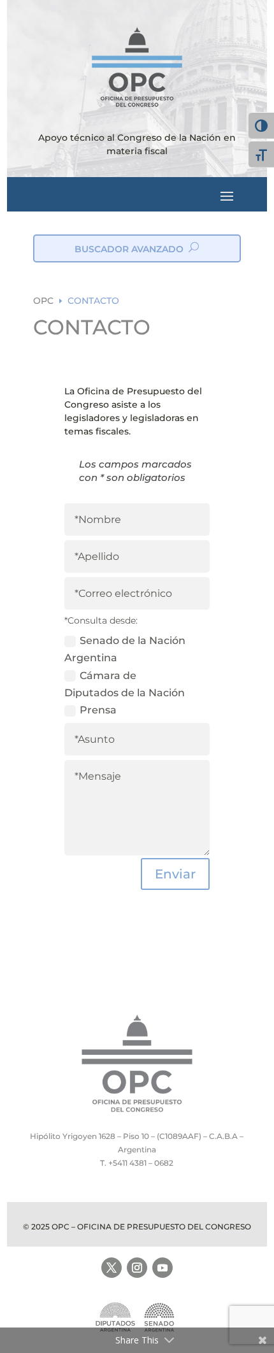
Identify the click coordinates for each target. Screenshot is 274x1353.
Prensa (98, 710)
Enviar (175, 874)
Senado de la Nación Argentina (124, 649)
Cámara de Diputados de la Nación (124, 684)
